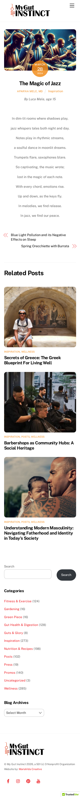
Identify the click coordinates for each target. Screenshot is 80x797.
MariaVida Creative (30, 769)
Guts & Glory (13, 633)
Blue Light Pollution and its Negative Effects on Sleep (38, 237)
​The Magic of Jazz (40, 83)
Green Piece (13, 617)
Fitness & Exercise (18, 601)
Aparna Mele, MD (30, 91)
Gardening (11, 609)
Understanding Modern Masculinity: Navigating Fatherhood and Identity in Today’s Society (38, 533)
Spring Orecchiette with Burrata (45, 246)
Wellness (28, 351)
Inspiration (55, 91)
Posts (25, 436)
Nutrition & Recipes (18, 648)
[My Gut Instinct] (30, 17)
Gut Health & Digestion (21, 625)
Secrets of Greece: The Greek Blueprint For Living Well (32, 360)
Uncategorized (14, 680)
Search (9, 566)
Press (8, 664)
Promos (9, 672)
